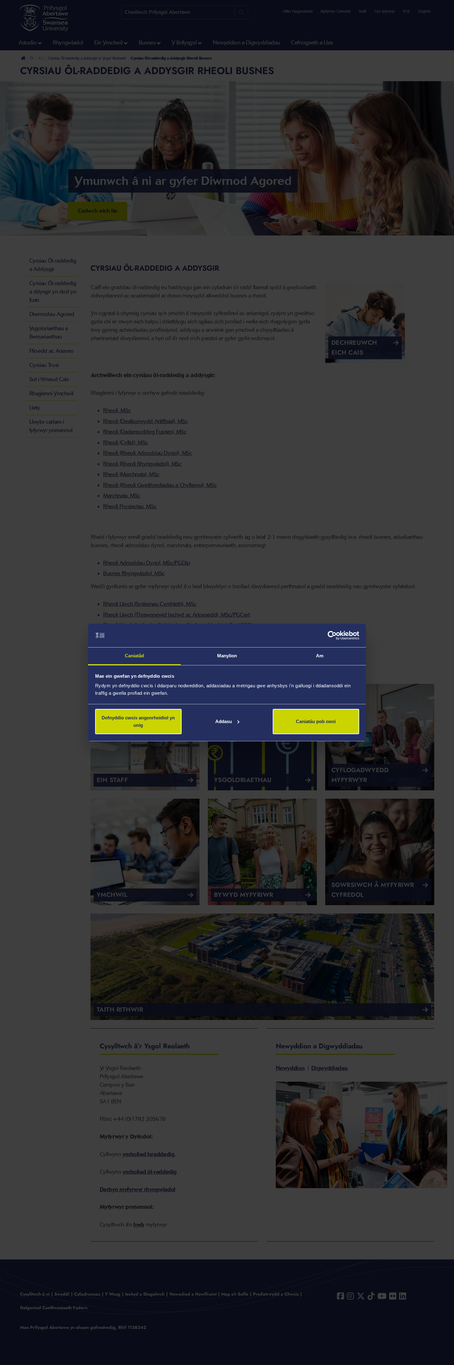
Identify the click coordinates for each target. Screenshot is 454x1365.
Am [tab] (319, 655)
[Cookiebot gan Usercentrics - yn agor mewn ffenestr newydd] (332, 635)
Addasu (223, 721)
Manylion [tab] (227, 655)
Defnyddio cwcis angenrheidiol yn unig (138, 721)
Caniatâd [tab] (134, 655)
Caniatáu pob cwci (316, 721)
